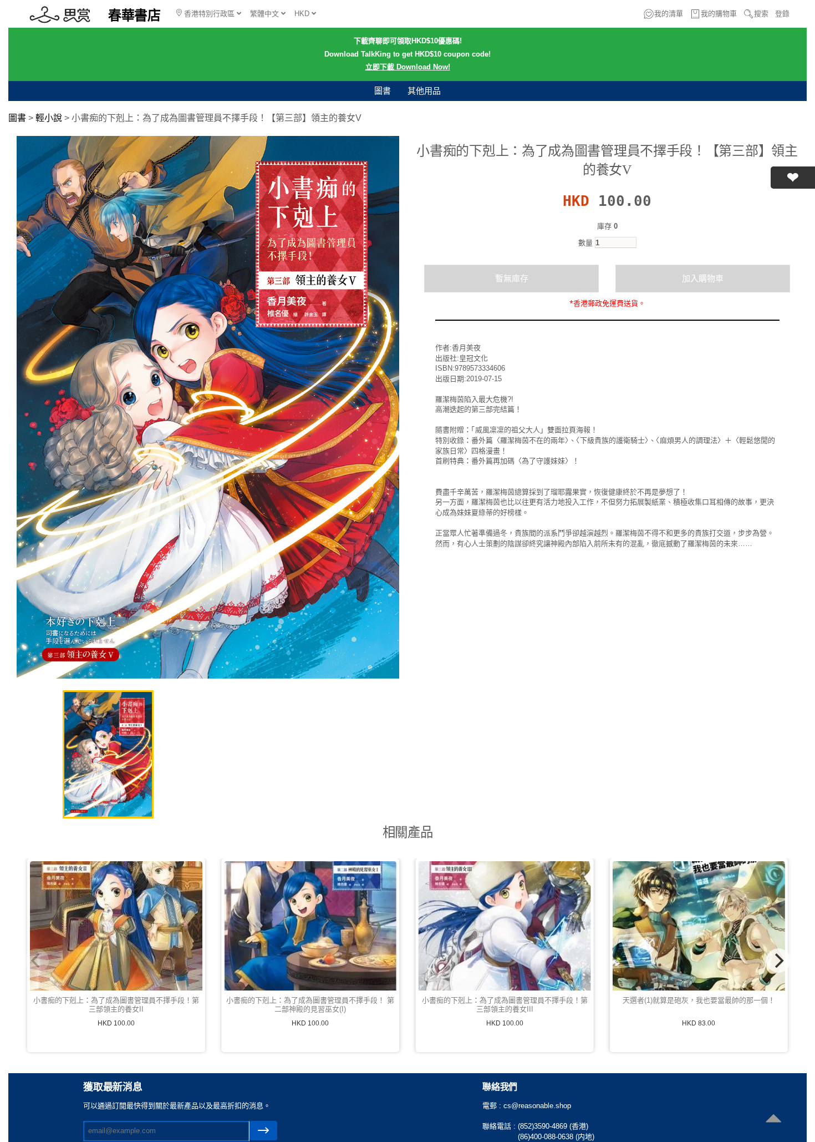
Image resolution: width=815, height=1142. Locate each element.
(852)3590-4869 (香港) (553, 1126)
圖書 (382, 90)
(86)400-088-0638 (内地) (556, 1137)
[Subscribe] (263, 1130)
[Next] (778, 960)
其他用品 (424, 90)
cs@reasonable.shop (537, 1105)
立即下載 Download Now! (407, 67)
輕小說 (48, 118)
